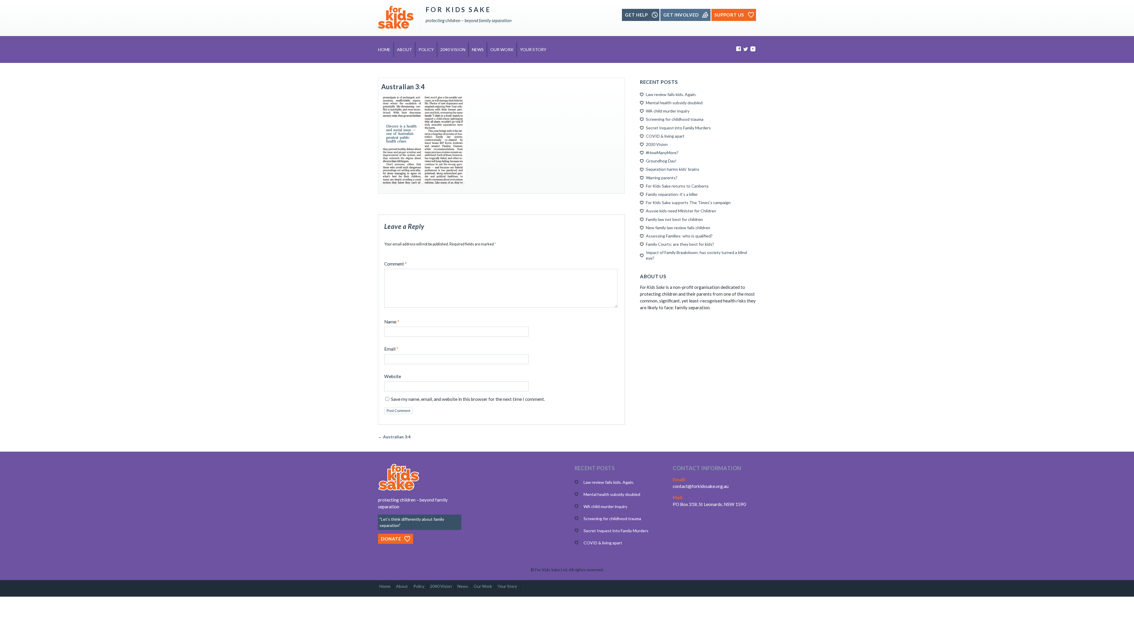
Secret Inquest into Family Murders (678, 127)
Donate (391, 538)
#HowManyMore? (662, 152)
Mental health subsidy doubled (674, 102)
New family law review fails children (678, 227)
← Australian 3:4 (394, 436)
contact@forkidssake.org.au (701, 486)
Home (384, 49)
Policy (426, 49)
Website (392, 376)
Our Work (502, 49)
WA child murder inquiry (668, 110)
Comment (395, 263)
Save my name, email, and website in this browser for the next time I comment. (468, 399)
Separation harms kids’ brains (672, 169)
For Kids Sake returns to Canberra (677, 185)
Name (391, 321)
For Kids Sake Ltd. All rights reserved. (569, 569)
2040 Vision (452, 49)
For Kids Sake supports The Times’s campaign (688, 202)
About (404, 49)
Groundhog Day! (661, 160)
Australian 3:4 (403, 87)
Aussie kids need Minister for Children (681, 210)
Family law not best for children (674, 219)
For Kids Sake (458, 10)
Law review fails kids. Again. (671, 94)
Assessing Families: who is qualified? (679, 235)
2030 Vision (657, 144)
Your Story (533, 49)
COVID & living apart (665, 136)
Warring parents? (661, 177)
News (478, 49)
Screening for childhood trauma (674, 119)
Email (391, 348)
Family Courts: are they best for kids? (680, 244)
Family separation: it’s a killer (672, 194)
